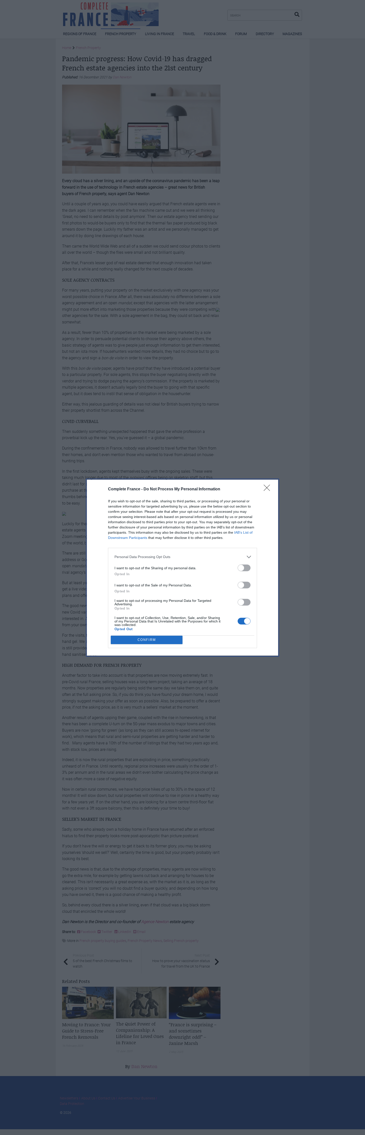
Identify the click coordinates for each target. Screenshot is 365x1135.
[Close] (268, 489)
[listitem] (182, 557)
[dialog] (182, 568)
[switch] (244, 568)
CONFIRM (147, 640)
